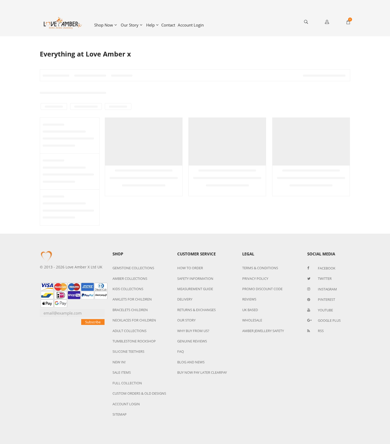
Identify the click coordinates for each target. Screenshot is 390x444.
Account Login (191, 25)
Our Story (129, 25)
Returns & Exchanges (196, 310)
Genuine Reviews (192, 341)
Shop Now (103, 25)
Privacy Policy (255, 278)
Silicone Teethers (128, 351)
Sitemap (119, 414)
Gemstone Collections (133, 268)
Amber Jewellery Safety (263, 331)
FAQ (180, 351)
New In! (118, 362)
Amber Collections (129, 278)
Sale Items (121, 372)
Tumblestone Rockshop (134, 341)
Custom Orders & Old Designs (139, 393)
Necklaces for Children (134, 320)
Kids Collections (127, 289)
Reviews (249, 299)
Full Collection (127, 383)
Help (150, 25)
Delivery (184, 299)
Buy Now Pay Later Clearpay (202, 372)
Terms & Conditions (260, 268)
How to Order (190, 268)
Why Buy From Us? (193, 331)
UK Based (250, 310)
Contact (168, 25)
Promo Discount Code (262, 289)
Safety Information (195, 278)
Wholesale (252, 320)
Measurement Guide (195, 289)
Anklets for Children (132, 299)
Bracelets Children (130, 310)
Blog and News (191, 362)
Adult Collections (129, 331)
